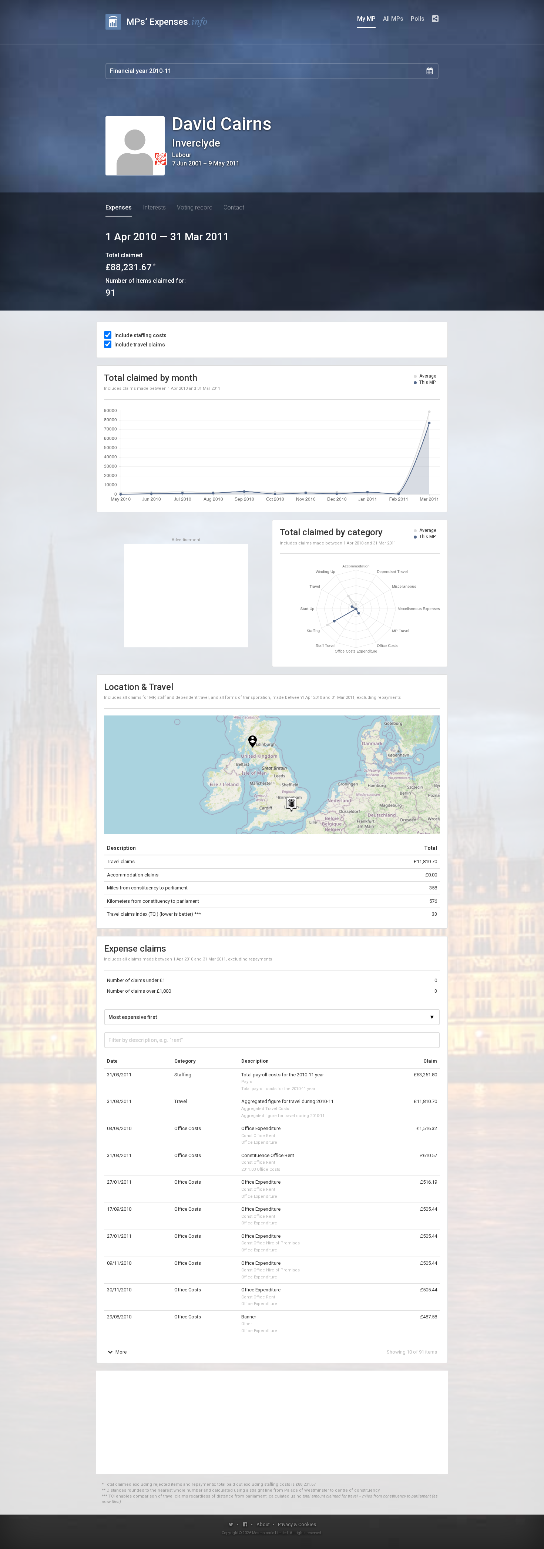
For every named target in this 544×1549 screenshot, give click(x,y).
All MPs (393, 18)
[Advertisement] (186, 595)
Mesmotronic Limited (270, 1533)
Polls (417, 18)
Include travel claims (139, 345)
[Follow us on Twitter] (231, 1524)
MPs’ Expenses (167, 21)
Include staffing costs (140, 335)
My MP (366, 18)
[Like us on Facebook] (245, 1524)
